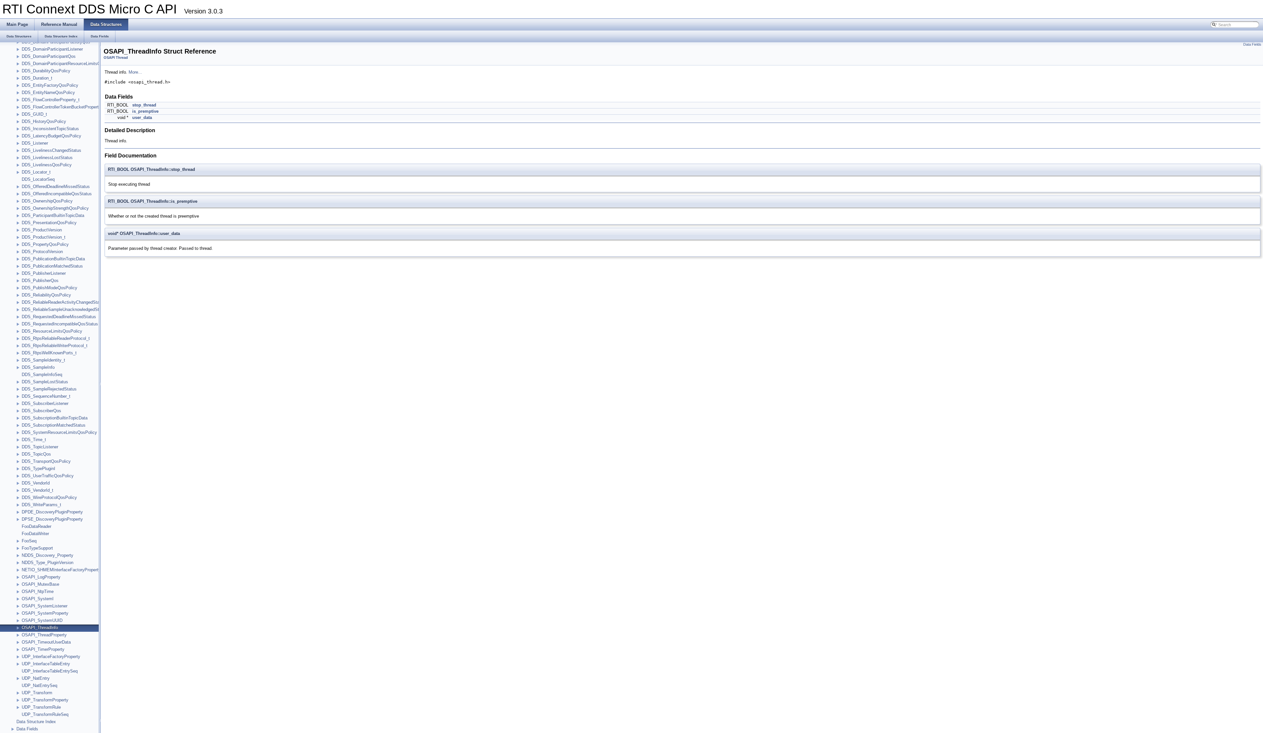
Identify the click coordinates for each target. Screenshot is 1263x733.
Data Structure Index (36, 721)
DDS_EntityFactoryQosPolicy (50, 85)
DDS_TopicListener (40, 446)
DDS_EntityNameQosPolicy (48, 92)
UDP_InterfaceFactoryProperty (51, 656)
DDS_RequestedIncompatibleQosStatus (60, 323)
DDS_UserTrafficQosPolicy (48, 475)
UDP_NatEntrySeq (39, 685)
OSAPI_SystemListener (44, 605)
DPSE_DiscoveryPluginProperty (52, 519)
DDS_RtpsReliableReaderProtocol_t (56, 338)
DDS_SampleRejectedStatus (49, 389)
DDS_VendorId (36, 483)
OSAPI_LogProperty (41, 577)
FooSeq (29, 540)
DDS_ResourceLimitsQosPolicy (52, 331)
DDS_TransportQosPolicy (46, 461)
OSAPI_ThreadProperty (44, 634)
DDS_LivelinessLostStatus (47, 157)
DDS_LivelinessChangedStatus (51, 150)
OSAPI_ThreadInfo (40, 627)
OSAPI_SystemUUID (42, 620)
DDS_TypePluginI (38, 468)
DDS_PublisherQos (40, 280)
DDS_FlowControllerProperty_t (51, 99)
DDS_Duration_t (37, 78)
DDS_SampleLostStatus (45, 381)
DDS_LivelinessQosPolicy (47, 164)
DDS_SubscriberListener (45, 403)
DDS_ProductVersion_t (43, 237)
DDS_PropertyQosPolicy (45, 244)
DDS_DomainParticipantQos (49, 56)
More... (135, 72)
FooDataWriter (35, 533)
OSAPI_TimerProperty (43, 649)
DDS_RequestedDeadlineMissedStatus (59, 316)
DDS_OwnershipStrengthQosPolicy (55, 208)
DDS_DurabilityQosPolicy (46, 70)
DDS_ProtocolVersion (42, 251)
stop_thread (144, 105)
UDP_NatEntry (36, 678)
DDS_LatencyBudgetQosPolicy (51, 135)
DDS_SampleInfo (38, 367)
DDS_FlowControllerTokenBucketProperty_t (63, 107)
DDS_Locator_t (36, 172)
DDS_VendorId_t (37, 490)
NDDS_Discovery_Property (47, 555)
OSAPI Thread (116, 57)
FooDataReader (36, 526)
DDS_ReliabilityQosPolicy (46, 295)
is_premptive (145, 111)
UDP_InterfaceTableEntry (46, 663)
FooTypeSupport (37, 548)
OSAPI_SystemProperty (45, 613)
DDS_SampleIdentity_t (43, 360)
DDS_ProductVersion (42, 229)
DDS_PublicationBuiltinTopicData (53, 258)
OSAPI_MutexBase (40, 584)
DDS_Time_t (34, 439)
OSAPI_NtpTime (38, 591)
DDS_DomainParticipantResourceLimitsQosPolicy (69, 63)
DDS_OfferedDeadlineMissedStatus (56, 186)
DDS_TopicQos (36, 454)
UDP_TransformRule (41, 707)
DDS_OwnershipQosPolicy (47, 201)
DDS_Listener (35, 143)
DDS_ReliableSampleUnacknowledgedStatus (64, 309)
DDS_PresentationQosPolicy (49, 222)
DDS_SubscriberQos (41, 410)
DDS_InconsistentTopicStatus (50, 128)
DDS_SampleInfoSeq (42, 374)
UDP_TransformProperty (45, 700)
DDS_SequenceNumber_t (46, 396)
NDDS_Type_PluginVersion (47, 562)
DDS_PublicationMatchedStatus (52, 266)
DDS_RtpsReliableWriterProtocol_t (54, 345)
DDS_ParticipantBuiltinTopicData (53, 215)
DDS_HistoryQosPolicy (44, 121)
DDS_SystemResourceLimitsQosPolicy (59, 432)
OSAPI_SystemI (38, 598)
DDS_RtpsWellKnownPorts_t (49, 352)
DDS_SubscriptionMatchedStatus (54, 425)
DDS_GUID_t (34, 114)
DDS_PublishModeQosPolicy (49, 287)
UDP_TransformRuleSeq (45, 714)
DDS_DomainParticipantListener (52, 49)
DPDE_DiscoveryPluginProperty (52, 511)
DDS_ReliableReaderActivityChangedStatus (63, 302)
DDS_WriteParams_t (41, 504)
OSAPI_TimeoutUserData (46, 642)
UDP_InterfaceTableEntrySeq (50, 671)
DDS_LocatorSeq (38, 179)
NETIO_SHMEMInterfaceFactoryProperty (61, 569)
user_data (142, 117)
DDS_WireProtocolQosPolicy (49, 497)
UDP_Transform (37, 692)
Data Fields (27, 728)
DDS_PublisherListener (44, 273)
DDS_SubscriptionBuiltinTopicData (54, 417)
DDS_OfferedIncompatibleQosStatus (57, 193)
